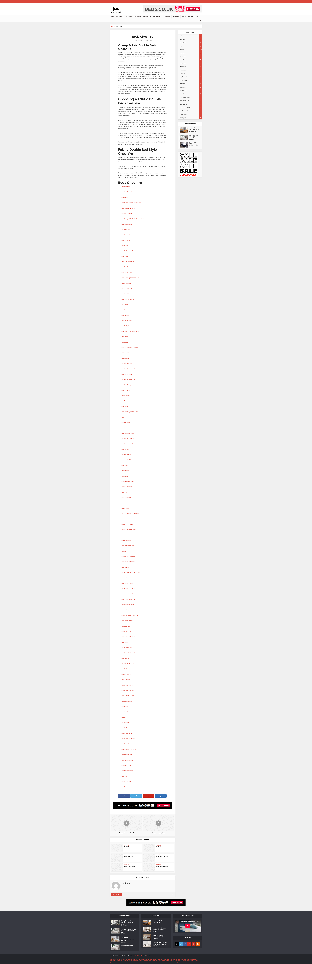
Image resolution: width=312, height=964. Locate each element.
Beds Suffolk (124, 712)
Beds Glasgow (125, 428)
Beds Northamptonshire (128, 599)
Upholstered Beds (114, 962)
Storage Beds (162, 960)
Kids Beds (172, 959)
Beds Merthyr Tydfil (127, 524)
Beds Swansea (125, 722)
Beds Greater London (127, 438)
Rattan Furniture (128, 960)
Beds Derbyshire (126, 326)
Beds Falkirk (124, 406)
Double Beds (145, 959)
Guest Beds (159, 959)
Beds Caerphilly (125, 256)
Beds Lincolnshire (126, 508)
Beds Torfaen (125, 728)
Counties (142, 34)
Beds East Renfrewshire (128, 379)
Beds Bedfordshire (126, 224)
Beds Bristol (124, 245)
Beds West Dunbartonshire (129, 749)
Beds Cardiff (124, 267)
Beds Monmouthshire (127, 546)
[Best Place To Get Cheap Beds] (184, 130)
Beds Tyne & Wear (126, 733)
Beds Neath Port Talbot (128, 562)
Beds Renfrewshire (126, 647)
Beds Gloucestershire (127, 433)
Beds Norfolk (125, 578)
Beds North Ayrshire (127, 583)
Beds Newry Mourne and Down (130, 572)
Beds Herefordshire (127, 460)
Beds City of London (127, 294)
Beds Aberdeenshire (127, 192)
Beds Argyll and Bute (127, 213)
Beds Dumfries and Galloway (129, 347)
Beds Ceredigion (126, 283)
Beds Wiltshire (125, 776)
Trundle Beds (190, 960)
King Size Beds (179, 959)
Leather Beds (157, 16)
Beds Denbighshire (126, 320)
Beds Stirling (124, 706)
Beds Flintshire (125, 422)
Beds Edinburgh (125, 395)
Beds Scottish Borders (127, 663)
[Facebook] (185, 944)
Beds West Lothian (126, 755)
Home (113, 26)
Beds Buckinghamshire (128, 251)
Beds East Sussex (126, 390)
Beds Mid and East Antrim (128, 529)
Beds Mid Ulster (125, 535)
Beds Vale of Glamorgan (128, 738)
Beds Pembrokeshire (127, 631)
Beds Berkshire (125, 229)
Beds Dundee (125, 353)
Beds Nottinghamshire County (130, 615)
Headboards (147, 16)
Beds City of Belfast (127, 288)
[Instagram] (177, 944)
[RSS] (198, 944)
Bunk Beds (119, 16)
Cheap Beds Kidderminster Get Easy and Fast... (128, 939)
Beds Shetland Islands (127, 669)
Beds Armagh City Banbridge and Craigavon (134, 219)
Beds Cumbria (125, 315)
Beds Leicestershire (127, 503)
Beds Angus (124, 197)
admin (144, 40)
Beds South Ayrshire (127, 685)
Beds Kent (124, 492)
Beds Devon (124, 337)
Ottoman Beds (119, 960)
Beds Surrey (124, 717)
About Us (137, 955)
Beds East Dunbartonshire (129, 369)
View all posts (116, 894)
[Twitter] (181, 944)
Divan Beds (137, 16)
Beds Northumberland (127, 604)
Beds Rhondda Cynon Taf (128, 653)
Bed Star (158, 962)
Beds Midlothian (126, 540)
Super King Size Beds (171, 960)
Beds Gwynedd (125, 449)
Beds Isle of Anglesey (127, 481)
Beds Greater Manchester (128, 444)
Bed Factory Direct (137, 962)
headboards (151, 162)
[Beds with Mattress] (184, 137)
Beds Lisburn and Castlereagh (130, 513)
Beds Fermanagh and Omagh (129, 412)
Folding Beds (153, 959)
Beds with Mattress (192, 138)
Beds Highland (125, 470)
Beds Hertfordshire (126, 465)
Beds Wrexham (125, 787)
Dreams (172, 962)
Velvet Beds (122, 962)
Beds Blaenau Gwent (127, 235)
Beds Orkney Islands (127, 621)
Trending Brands (193, 16)
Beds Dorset (124, 342)
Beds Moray (124, 551)
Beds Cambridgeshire (127, 262)
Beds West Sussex (126, 765)
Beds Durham (125, 358)
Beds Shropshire (126, 674)
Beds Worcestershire (127, 781)
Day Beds (132, 959)
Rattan (184, 16)
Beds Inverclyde (125, 476)
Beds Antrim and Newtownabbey (131, 203)
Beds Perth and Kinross (128, 637)
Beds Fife (123, 417)
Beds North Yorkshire (127, 594)
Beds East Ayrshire (126, 363)
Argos (163, 962)
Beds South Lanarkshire (128, 690)
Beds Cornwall (125, 310)
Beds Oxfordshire (126, 626)
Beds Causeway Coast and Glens (130, 278)
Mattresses (167, 16)
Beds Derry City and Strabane (130, 331)
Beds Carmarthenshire (127, 272)
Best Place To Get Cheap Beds (194, 130)
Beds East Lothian (126, 374)
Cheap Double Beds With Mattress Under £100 (127, 922)
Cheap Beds (128, 16)
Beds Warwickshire (126, 744)
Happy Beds (178, 962)
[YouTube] (189, 944)
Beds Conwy (124, 304)
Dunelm (154, 962)
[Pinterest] (193, 944)
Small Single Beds (153, 960)
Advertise (142, 955)
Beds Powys (124, 642)
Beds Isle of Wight (126, 487)
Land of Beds (129, 962)
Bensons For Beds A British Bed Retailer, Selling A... (158, 936)
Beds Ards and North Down (129, 208)
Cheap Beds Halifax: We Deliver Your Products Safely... (160, 944)
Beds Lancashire (126, 497)
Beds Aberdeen (125, 186)
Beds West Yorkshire (127, 771)
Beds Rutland (125, 658)
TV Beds (196, 960)
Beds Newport (125, 567)
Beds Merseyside (126, 519)
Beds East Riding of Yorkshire (130, 385)
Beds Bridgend (125, 240)
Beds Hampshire (126, 454)
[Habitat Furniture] (184, 145)
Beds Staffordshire (126, 701)
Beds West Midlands (127, 760)
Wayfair (167, 962)
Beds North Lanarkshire (128, 588)
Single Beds (135, 960)
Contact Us (148, 955)
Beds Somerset (125, 679)
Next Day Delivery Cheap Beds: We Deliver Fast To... (128, 930)
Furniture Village (147, 962)
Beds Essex (124, 401)
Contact (128, 959)
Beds (112, 16)
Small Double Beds (144, 960)
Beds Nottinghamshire (128, 610)
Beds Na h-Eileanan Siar (128, 556)
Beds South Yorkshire (127, 696)
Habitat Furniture (194, 145)
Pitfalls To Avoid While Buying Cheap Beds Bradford (159, 929)
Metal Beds (176, 16)
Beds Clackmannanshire (128, 299)
